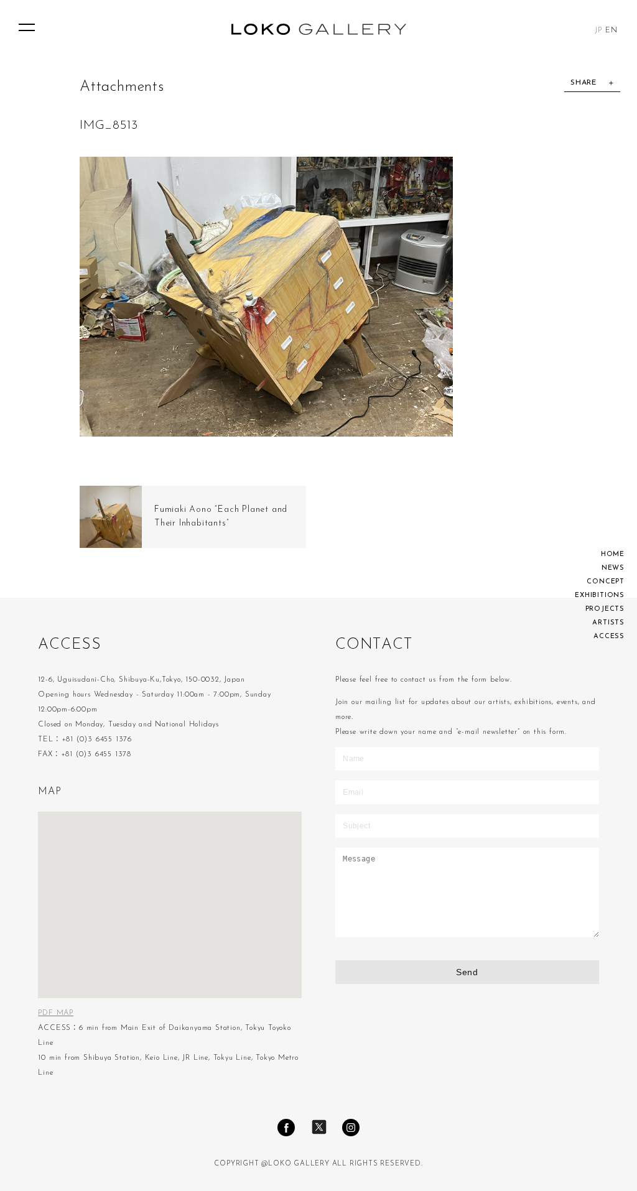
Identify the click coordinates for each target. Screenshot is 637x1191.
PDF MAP (55, 1013)
